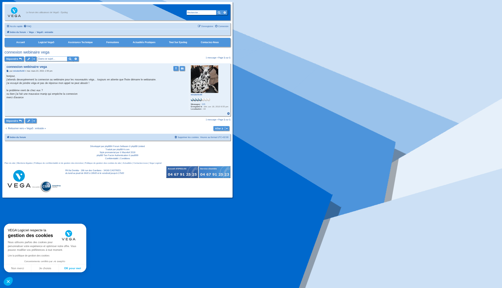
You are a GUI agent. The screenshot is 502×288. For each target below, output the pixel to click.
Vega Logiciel (155, 163)
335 (203, 104)
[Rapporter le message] (175, 68)
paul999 (134, 155)
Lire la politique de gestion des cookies (28, 255)
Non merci (17, 268)
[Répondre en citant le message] (182, 68)
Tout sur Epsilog (178, 42)
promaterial (110, 152)
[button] (8, 281)
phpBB (108, 146)
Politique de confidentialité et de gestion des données (58, 163)
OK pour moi (72, 268)
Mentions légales (24, 163)
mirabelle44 (196, 95)
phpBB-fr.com (122, 149)
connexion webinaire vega (27, 52)
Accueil (20, 42)
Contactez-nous (210, 42)
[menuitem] (27, 26)
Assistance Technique (80, 42)
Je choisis (45, 268)
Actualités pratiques (144, 42)
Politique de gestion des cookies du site (103, 163)
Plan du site (10, 163)
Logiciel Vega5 (46, 42)
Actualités (127, 163)
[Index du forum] (16, 12)
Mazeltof (126, 152)
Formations (112, 42)
